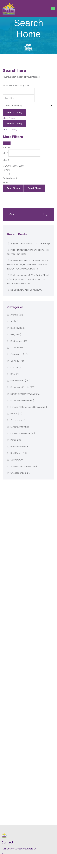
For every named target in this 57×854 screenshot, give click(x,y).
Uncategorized (18, 472)
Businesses (16, 341)
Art (12, 321)
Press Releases (18, 446)
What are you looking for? (16, 85)
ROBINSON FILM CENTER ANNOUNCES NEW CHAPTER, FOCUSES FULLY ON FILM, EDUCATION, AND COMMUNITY (27, 264)
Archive (14, 314)
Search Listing (14, 112)
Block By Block (18, 327)
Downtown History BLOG (23, 393)
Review (6, 169)
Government (17, 420)
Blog (13, 334)
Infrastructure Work (20, 433)
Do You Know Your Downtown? (26, 289)
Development (17, 380)
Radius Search (10, 178)
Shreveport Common (21, 466)
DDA (13, 374)
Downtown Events (20, 387)
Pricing (6, 147)
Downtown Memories (21, 400)
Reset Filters (34, 188)
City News (16, 347)
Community (17, 354)
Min (4, 153)
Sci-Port (15, 459)
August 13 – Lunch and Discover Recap (30, 243)
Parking (14, 439)
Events (14, 413)
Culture (14, 367)
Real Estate (16, 453)
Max (5, 160)
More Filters (9, 118)
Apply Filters (13, 188)
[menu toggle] (53, 8)
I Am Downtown (19, 426)
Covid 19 (15, 360)
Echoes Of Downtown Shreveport (28, 406)
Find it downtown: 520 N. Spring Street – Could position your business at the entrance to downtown (28, 279)
